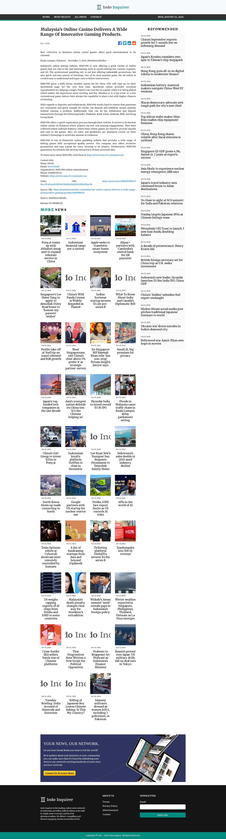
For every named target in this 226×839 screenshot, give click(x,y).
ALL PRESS (80, 17)
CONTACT (96, 17)
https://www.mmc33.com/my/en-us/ (105, 155)
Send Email (53, 166)
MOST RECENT (62, 17)
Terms (106, 801)
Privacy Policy (110, 806)
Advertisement (110, 810)
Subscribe (163, 815)
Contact (107, 814)
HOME (46, 17)
